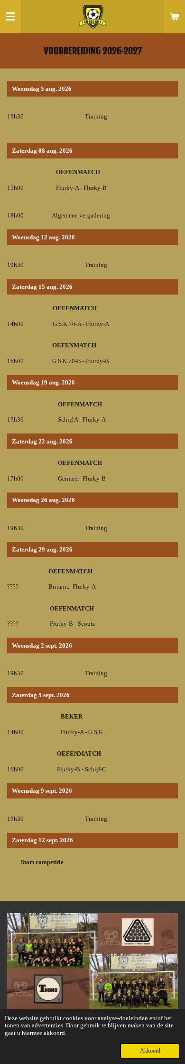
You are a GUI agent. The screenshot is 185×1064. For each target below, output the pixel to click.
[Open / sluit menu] (10, 16)
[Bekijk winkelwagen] (174, 16)
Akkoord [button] (150, 1051)
